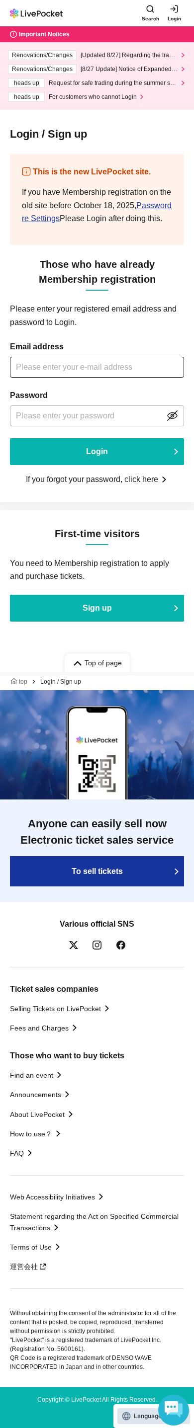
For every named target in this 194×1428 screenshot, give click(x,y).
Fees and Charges (39, 1028)
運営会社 (24, 1266)
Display (172, 416)
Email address (37, 346)
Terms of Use (31, 1247)
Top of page (103, 663)
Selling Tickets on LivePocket (55, 1009)
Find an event (31, 1075)
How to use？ (31, 1134)
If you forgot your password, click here (92, 479)
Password (29, 395)
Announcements (35, 1095)
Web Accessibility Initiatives (52, 1197)
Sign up (97, 608)
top (23, 681)
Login (174, 18)
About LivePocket (37, 1114)
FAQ (17, 1153)
